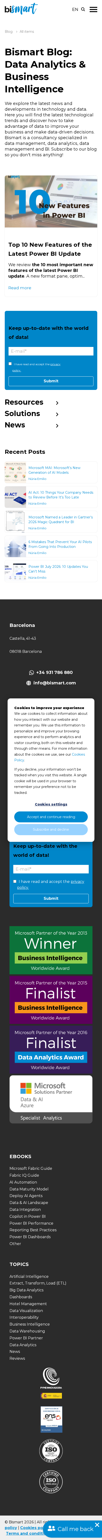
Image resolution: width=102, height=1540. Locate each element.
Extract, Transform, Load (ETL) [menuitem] (37, 1283)
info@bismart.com (54, 683)
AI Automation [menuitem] (23, 1182)
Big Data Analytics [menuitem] (26, 1290)
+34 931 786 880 (54, 672)
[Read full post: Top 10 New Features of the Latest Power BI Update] (51, 201)
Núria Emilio (37, 479)
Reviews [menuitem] (17, 1358)
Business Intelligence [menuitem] (29, 1324)
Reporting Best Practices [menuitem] (32, 1230)
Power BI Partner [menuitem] (26, 1338)
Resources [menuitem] (24, 402)
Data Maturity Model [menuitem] (29, 1189)
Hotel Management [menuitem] (28, 1304)
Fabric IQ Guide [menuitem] (24, 1175)
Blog (9, 31)
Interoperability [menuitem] (24, 1317)
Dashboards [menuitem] (20, 1297)
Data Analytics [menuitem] (22, 1345)
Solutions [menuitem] (22, 413)
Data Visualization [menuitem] (26, 1310)
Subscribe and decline (51, 829)
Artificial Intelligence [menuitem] (29, 1276)
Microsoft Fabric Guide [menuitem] (30, 1168)
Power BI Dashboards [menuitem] (30, 1237)
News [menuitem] (15, 425)
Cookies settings (51, 804)
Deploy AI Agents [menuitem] (25, 1196)
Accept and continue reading (51, 817)
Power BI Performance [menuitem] (31, 1223)
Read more (19, 287)
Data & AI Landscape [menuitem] (28, 1202)
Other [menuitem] (15, 1243)
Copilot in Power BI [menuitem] (27, 1216)
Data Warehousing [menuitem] (27, 1331)
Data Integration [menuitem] (25, 1209)
